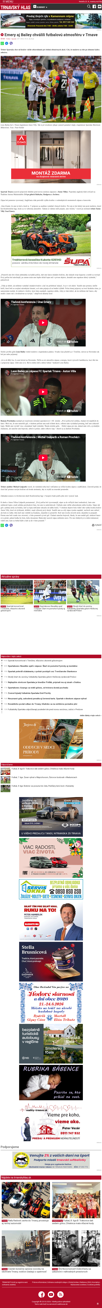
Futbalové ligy (57, 1221)
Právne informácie (39, 1282)
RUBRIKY (41, 7)
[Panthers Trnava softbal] (51, 1160)
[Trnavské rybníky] (51, 21)
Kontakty (95, 1282)
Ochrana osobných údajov (57, 1282)
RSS (89, 1282)
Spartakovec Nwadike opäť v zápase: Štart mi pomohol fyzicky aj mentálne (49, 608)
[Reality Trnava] (51, 1121)
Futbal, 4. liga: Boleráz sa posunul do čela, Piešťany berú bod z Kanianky (43, 786)
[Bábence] (51, 1082)
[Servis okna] (51, 889)
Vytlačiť (97, 525)
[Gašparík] (51, 962)
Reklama (83, 1282)
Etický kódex (74, 1282)
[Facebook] (94, 6)
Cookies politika (93, 1285)
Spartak (14, 39)
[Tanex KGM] (51, 817)
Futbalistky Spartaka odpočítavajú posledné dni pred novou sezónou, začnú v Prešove (45, 709)
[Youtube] (99, 6)
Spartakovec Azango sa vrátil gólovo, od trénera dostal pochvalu (38, 688)
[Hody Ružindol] (51, 1003)
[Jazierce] (51, 739)
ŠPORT (3, 39)
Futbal (8, 39)
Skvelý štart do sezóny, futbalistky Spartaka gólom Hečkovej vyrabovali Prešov (82, 608)
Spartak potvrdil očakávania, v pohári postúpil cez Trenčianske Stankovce (42, 671)
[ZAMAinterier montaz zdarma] (51, 156)
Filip (100, 1)
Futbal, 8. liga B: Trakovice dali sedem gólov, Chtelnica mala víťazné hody (43, 769)
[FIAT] (51, 858)
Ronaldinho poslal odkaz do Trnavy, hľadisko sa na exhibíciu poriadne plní (42, 704)
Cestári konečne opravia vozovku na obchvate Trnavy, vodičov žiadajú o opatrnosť (24, 1270)
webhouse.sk (62, 1304)
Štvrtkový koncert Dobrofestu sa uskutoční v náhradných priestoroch (71, 1270)
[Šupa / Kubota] (51, 240)
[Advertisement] (23, 549)
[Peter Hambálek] (51, 921)
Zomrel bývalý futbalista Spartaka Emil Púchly (29, 693)
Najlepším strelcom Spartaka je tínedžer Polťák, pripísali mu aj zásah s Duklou (44, 682)
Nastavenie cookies (78, 1285)
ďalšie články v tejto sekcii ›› (90, 715)
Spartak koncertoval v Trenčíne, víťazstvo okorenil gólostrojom (13, 608)
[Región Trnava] (51, 1044)
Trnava (4, 1221)
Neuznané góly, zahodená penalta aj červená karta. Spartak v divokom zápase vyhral (47, 698)
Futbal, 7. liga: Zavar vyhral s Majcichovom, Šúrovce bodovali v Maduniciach (44, 777)
